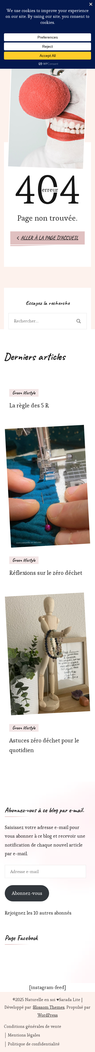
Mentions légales (24, 1035)
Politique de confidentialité (34, 1044)
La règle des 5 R (29, 405)
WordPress (47, 1015)
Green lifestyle (23, 393)
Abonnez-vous (27, 893)
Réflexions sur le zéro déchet (45, 572)
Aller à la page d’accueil (49, 238)
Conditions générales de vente (32, 1026)
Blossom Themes (49, 1007)
